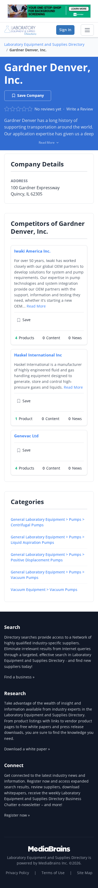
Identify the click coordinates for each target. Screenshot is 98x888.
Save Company (30, 95)
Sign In (65, 29)
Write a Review (79, 108)
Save (26, 319)
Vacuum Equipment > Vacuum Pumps (44, 589)
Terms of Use (53, 872)
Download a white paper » (27, 748)
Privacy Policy (17, 872)
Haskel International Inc (38, 355)
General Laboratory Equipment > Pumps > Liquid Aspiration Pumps (47, 539)
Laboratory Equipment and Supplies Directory (44, 44)
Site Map (85, 872)
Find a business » (19, 676)
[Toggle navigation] (87, 30)
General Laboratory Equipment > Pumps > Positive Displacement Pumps (47, 557)
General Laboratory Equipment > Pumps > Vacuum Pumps (47, 574)
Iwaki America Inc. (32, 251)
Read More (36, 306)
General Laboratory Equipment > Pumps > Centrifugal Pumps (47, 522)
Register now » (17, 815)
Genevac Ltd (26, 435)
